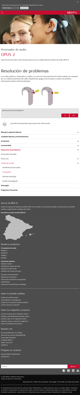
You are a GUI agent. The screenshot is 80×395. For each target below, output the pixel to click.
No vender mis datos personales (68, 382)
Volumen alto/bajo (9, 176)
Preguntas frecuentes (9, 190)
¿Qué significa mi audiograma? (11, 300)
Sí (65, 115)
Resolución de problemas (10, 150)
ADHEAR (3, 258)
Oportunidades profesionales (10, 354)
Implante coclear (6, 264)
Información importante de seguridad (13, 279)
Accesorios (5, 141)
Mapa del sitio (27, 382)
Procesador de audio (8, 154)
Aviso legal (52, 382)
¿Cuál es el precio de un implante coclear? (14, 314)
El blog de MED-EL (7, 340)
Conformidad (5, 282)
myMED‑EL (4, 345)
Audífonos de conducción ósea (11, 271)
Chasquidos (6, 172)
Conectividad (6, 145)
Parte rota (4, 159)
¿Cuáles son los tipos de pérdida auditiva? (14, 302)
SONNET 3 (4, 253)
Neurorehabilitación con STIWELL (12, 333)
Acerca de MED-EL (9, 203)
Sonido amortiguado (10, 181)
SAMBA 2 (4, 255)
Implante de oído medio (9, 269)
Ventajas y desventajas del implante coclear (15, 316)
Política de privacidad (41, 382)
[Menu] (2, 13)
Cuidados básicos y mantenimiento (14, 137)
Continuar (24, 8)
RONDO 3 (4, 250)
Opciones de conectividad (9, 274)
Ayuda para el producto (8, 277)
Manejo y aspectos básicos (11, 132)
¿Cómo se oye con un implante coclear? (14, 319)
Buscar (73, 366)
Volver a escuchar (6, 342)
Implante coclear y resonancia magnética (14, 321)
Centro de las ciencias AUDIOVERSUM (13, 335)
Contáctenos (5, 356)
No (74, 115)
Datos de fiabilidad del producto (11, 324)
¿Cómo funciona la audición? (10, 305)
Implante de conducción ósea (10, 266)
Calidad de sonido (7, 163)
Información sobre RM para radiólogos (13, 284)
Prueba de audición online (9, 297)
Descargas (5, 185)
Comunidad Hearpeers (8, 338)
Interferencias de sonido (11, 167)
